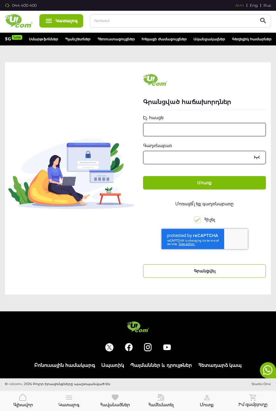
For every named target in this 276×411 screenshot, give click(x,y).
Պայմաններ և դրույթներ (161, 365)
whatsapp (268, 370)
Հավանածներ (115, 404)
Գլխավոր (23, 404)
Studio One (261, 384)
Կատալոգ (67, 20)
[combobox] (180, 21)
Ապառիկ (112, 365)
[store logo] (19, 21)
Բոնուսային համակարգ (64, 365)
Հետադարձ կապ (220, 365)
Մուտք (207, 404)
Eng (254, 5)
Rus (267, 5)
